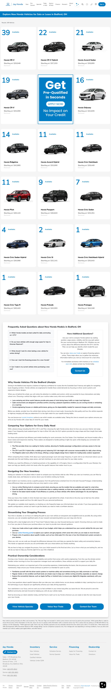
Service (53, 647)
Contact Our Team (88, 606)
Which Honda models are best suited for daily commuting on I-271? (30, 334)
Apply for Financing (75, 651)
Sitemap (26, 686)
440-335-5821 (13, 672)
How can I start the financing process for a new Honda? (30, 360)
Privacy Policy (11, 686)
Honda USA (68, 686)
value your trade (74, 353)
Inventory (35, 647)
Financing (74, 647)
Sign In (102, 4)
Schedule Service (55, 651)
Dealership (94, 647)
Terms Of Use (19, 686)
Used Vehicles (34, 654)
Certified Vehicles (36, 657)
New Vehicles (34, 651)
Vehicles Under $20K (37, 661)
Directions (92, 654)
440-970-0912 (12, 669)
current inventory (27, 417)
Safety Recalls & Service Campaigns (50, 686)
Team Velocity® (85, 686)
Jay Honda (5, 686)
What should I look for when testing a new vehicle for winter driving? (29, 352)
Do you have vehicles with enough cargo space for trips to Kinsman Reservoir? (30, 343)
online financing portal (25, 533)
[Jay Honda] (14, 4)
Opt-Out (63, 686)
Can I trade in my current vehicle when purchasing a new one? (30, 368)
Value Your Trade (55, 606)
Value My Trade (74, 654)
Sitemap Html (31, 686)
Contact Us (80, 370)
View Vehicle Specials (22, 606)
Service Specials (55, 654)
